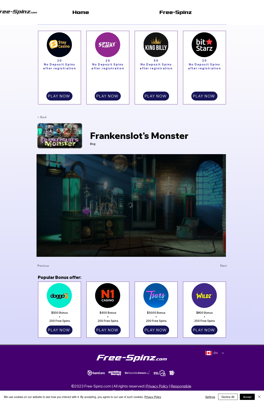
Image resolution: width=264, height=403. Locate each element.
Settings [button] (210, 397)
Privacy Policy (157, 386)
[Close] (259, 397)
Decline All (227, 397)
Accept (247, 397)
